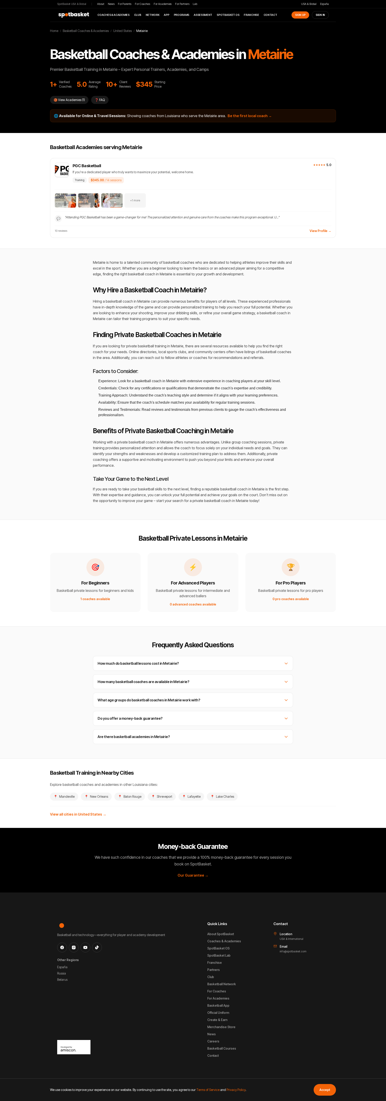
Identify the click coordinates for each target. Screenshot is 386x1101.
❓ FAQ (100, 100)
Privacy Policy (236, 1090)
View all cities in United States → (78, 814)
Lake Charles (222, 796)
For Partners (182, 4)
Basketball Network (221, 984)
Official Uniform (218, 1013)
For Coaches (142, 4)
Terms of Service (208, 1090)
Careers (213, 1041)
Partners (213, 970)
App (166, 15)
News (111, 4)
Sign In (320, 15)
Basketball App (218, 1005)
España (324, 4)
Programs (181, 15)
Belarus (62, 979)
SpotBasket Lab (219, 955)
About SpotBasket (220, 934)
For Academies (163, 4)
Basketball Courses (221, 1048)
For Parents (124, 4)
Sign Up (300, 15)
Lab (195, 4)
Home (54, 31)
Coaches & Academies (113, 15)
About (100, 4)
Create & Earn (217, 1020)
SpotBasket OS (228, 15)
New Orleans (96, 796)
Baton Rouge (129, 796)
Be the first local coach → (250, 116)
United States (122, 31)
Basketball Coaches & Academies (86, 31)
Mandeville (64, 796)
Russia (61, 973)
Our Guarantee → (193, 875)
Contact (270, 15)
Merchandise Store (221, 1027)
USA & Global (308, 4)
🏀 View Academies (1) (69, 100)
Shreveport (161, 796)
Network (152, 15)
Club (137, 15)
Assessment (203, 15)
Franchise (251, 15)
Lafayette (191, 796)
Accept (324, 1090)
